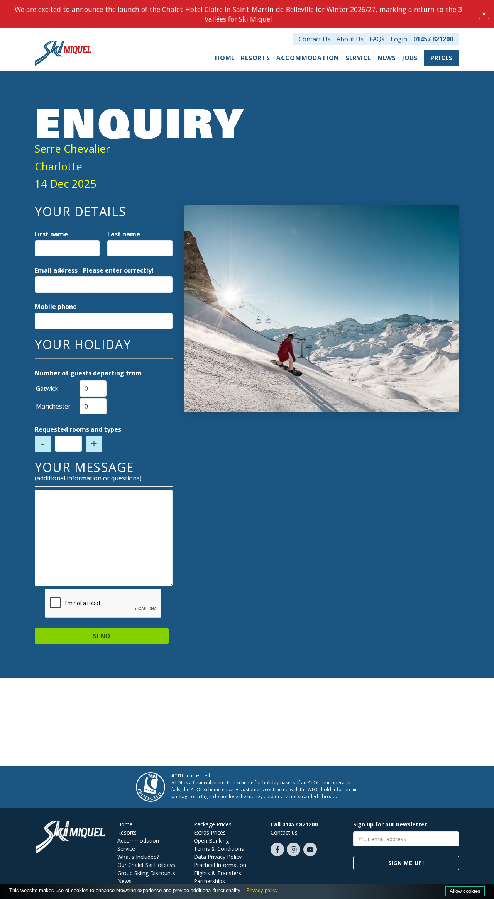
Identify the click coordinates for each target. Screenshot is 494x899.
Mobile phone (56, 306)
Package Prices (213, 824)
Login (399, 39)
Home (225, 58)
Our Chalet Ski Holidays (146, 864)
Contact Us (314, 39)
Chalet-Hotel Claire (192, 9)
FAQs (377, 39)
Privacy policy (262, 890)
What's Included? (138, 856)
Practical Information (220, 864)
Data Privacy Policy (218, 856)
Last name (123, 234)
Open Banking (211, 840)
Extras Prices (210, 832)
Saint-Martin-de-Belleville (273, 9)
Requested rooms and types (78, 429)
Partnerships (209, 881)
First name (51, 234)
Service (358, 58)
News (386, 58)
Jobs (410, 58)
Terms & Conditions (219, 848)
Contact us (284, 832)
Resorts (255, 58)
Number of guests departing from (88, 373)
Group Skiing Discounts (146, 873)
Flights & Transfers (217, 873)
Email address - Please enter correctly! (94, 270)
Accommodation (307, 58)
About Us (350, 39)
